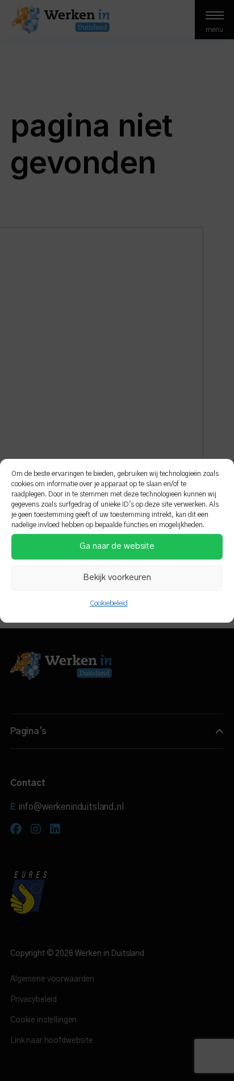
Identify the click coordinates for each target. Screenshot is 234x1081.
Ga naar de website (117, 546)
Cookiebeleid (109, 603)
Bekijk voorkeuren (117, 577)
